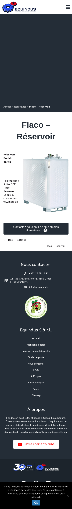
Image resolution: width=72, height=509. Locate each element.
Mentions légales (36, 344)
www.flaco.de (10, 201)
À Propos (36, 376)
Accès (36, 389)
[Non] (67, 495)
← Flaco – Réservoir (14, 239)
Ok (36, 502)
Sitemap (36, 395)
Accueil (7, 106)
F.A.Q (36, 370)
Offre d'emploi (36, 382)
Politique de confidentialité (36, 351)
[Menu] (68, 7)
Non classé (20, 106)
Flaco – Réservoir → (57, 245)
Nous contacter (36, 363)
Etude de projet (36, 357)
